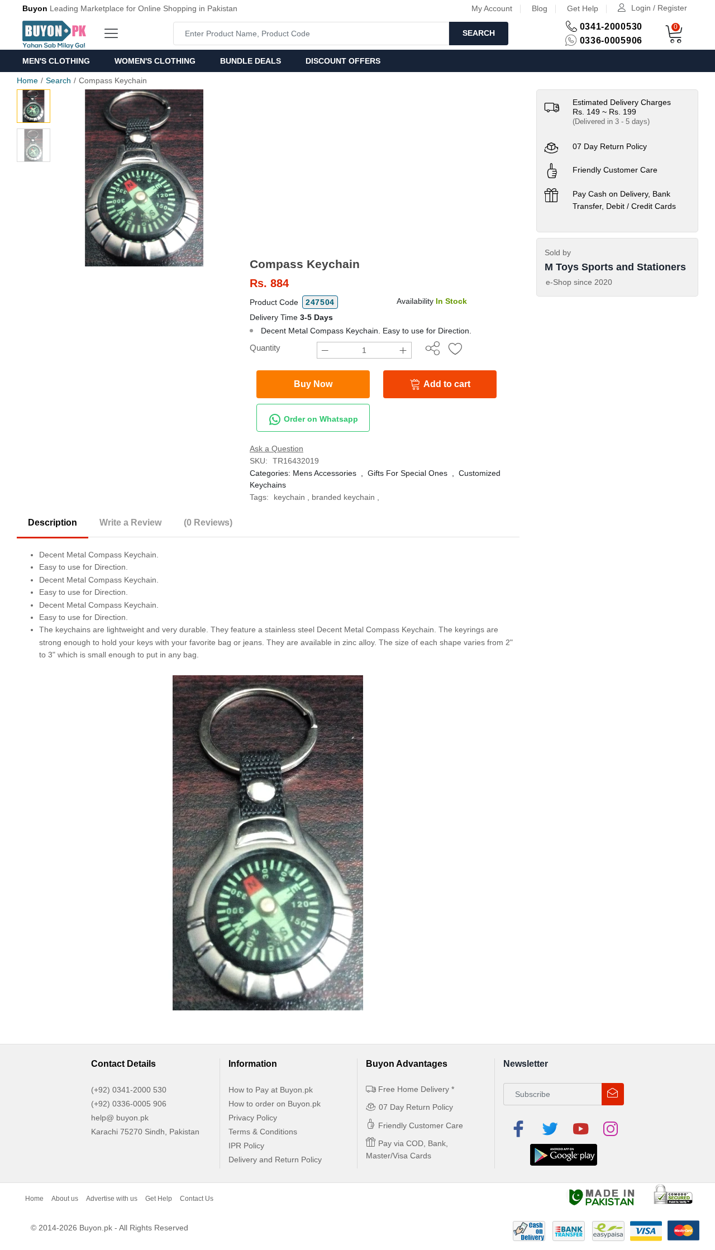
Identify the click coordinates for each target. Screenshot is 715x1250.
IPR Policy (246, 1145)
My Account (491, 8)
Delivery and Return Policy (275, 1159)
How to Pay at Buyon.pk (270, 1089)
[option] (144, 177)
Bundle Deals (250, 60)
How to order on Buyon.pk (274, 1103)
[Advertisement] (384, 173)
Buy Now (313, 384)
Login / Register (659, 7)
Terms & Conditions (262, 1131)
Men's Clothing (56, 60)
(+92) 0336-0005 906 (128, 1103)
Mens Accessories (324, 473)
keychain (289, 497)
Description (52, 522)
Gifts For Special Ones (407, 473)
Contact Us (196, 1199)
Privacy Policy (252, 1117)
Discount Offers (343, 60)
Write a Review (130, 522)
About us (64, 1199)
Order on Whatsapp (320, 418)
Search (479, 32)
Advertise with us (111, 1199)
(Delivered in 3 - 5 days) (611, 121)
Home (27, 80)
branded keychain (343, 497)
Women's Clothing (155, 60)
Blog (539, 8)
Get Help (582, 8)
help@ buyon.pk (120, 1117)
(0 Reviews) (208, 522)
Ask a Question (276, 448)
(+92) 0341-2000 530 (128, 1089)
